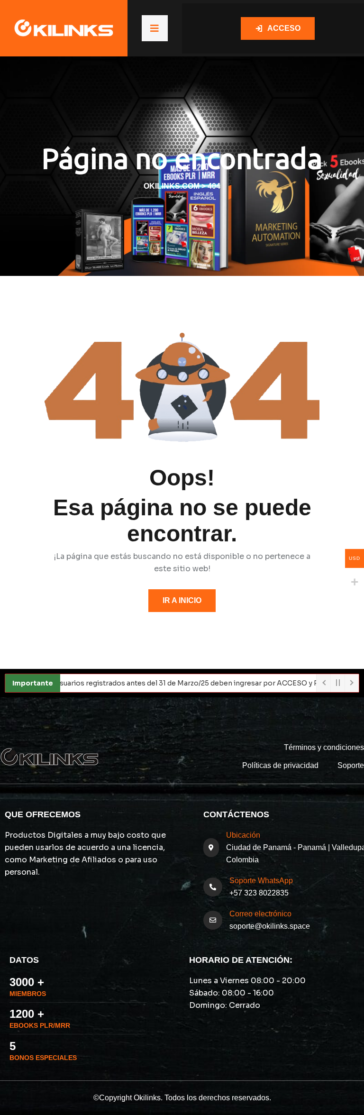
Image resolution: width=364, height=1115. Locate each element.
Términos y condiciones (324, 747)
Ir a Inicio (182, 600)
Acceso (283, 28)
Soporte (350, 765)
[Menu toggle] (155, 28)
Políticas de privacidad (280, 765)
